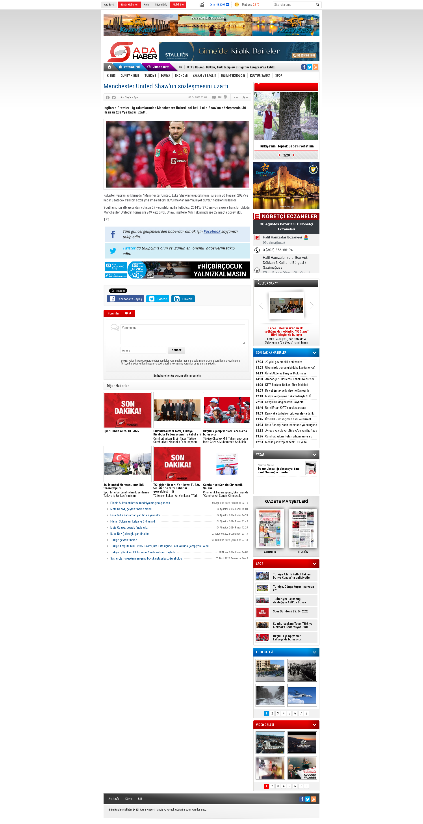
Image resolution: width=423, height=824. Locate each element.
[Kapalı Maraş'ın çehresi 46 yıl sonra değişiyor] (270, 670)
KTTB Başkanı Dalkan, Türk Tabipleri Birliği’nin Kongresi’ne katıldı (282, 387)
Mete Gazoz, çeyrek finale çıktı (129, 527)
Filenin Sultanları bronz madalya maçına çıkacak (140, 503)
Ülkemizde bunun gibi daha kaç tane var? (285, 367)
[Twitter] (114, 97)
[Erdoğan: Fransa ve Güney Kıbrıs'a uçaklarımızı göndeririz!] (302, 768)
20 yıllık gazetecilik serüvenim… (280, 362)
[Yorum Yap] (214, 97)
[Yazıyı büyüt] (245, 97)
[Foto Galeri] (130, 67)
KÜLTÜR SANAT (268, 283)
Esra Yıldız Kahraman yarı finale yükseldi (135, 515)
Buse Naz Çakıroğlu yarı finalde (129, 534)
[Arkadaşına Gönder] (220, 97)
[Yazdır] (226, 97)
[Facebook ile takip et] (304, 67)
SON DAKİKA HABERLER (271, 352)
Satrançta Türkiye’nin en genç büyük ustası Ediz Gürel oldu (146, 558)
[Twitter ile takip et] (309, 67)
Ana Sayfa (109, 4)
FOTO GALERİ (264, 652)
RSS (140, 798)
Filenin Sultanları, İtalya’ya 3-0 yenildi (133, 521)
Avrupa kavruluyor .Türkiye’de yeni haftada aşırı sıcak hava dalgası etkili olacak (286, 433)
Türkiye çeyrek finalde (123, 540)
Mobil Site (178, 4)
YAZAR (260, 454)
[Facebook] (108, 97)
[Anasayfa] (110, 67)
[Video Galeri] (158, 67)
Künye (128, 798)
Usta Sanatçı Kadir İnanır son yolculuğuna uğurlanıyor (286, 427)
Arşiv (146, 4)
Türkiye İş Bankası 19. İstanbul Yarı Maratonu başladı (142, 552)
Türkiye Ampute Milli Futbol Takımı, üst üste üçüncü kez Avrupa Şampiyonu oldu (159, 546)
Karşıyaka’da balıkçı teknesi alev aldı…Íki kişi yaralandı (285, 416)
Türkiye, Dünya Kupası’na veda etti (293, 588)
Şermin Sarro (279, 468)
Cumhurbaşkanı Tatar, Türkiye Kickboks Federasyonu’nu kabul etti (292, 625)
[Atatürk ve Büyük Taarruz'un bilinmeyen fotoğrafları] (302, 670)
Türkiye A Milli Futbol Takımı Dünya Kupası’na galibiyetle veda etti (292, 576)
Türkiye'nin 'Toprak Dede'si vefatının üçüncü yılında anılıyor (286, 147)
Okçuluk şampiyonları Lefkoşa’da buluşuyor (287, 637)
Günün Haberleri (129, 4)
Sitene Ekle (161, 4)
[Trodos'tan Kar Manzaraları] (270, 695)
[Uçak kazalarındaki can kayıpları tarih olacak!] (302, 695)
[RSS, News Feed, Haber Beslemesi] (315, 67)
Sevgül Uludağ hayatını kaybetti (280, 402)
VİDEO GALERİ (265, 725)
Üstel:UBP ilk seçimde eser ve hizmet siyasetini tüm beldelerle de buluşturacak (283, 421)
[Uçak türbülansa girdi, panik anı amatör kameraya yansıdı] (270, 768)
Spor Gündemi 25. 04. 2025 (290, 611)
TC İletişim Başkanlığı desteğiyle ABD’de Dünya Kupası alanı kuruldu (289, 600)
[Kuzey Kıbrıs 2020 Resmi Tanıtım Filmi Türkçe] (302, 742)
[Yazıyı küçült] (235, 97)
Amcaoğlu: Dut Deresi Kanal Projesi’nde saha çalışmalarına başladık (285, 381)
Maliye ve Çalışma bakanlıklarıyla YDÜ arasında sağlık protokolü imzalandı (283, 398)
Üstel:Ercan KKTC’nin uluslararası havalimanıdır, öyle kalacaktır (281, 410)
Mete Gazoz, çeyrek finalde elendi (131, 509)
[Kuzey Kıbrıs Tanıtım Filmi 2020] (270, 742)
